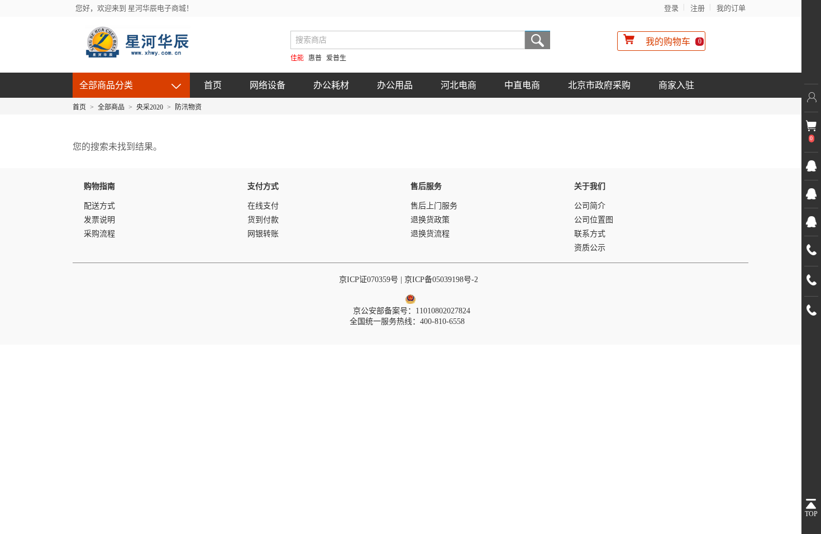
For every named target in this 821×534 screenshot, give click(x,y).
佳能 (297, 58)
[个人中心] (811, 98)
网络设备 (267, 85)
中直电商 (522, 85)
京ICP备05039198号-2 (442, 279)
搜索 (537, 40)
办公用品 (395, 85)
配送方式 (99, 206)
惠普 (315, 58)
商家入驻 (676, 85)
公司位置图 (593, 220)
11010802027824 (443, 311)
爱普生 (336, 58)
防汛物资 (188, 107)
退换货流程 (430, 234)
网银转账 (263, 234)
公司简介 (589, 206)
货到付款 (263, 220)
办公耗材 (331, 85)
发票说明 (99, 220)
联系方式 (589, 234)
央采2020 (149, 107)
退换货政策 (430, 220)
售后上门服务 (433, 206)
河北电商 (458, 85)
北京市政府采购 (599, 85)
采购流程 (99, 234)
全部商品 (111, 107)
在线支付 (263, 206)
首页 (213, 85)
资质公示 (589, 248)
